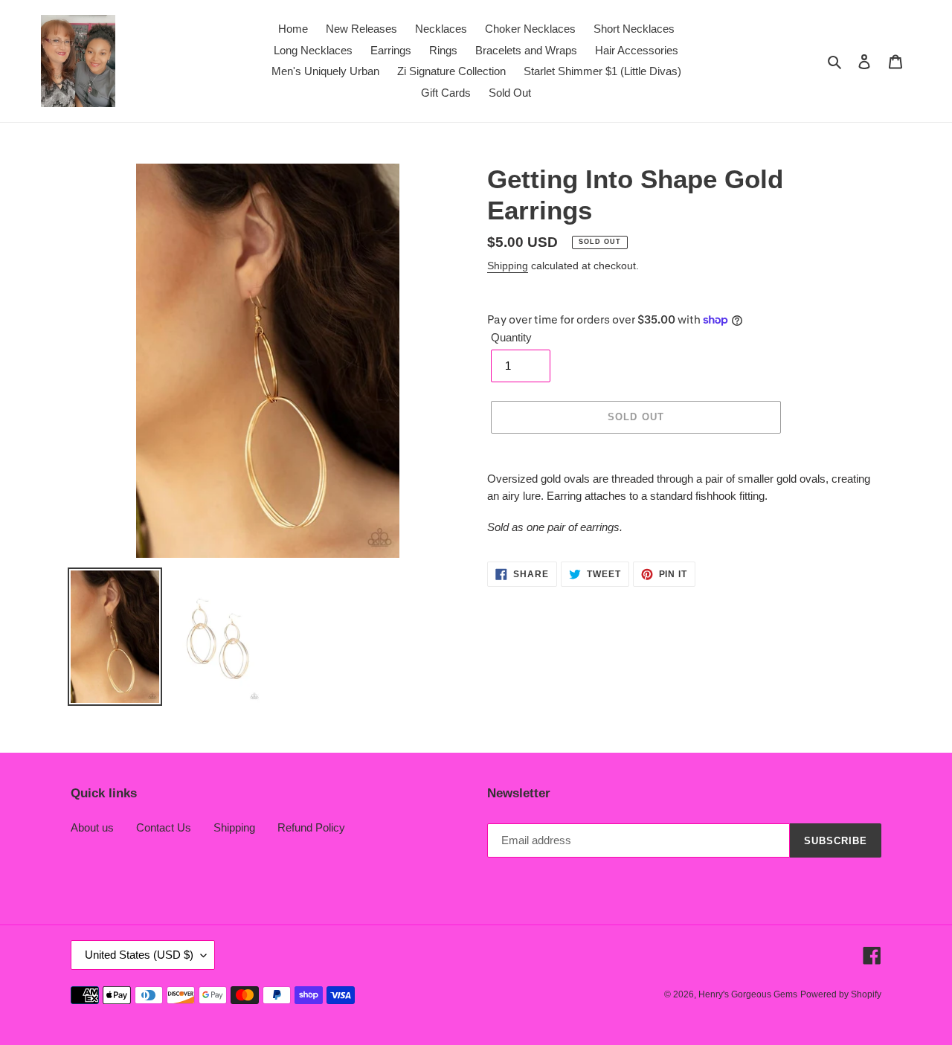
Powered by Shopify (840, 994)
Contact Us (163, 827)
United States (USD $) (139, 954)
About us (92, 827)
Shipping (507, 265)
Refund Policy (311, 827)
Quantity (511, 337)
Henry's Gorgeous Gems (747, 994)
